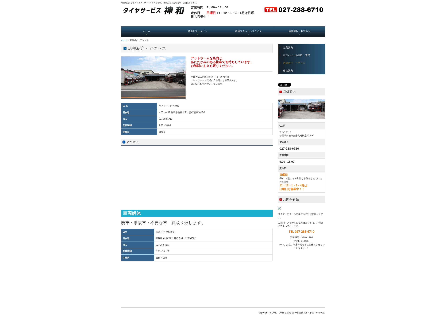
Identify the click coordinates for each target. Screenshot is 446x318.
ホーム (146, 31)
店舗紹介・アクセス (294, 63)
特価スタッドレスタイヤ (248, 31)
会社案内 (288, 70)
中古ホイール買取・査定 (296, 55)
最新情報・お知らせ (299, 31)
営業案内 (288, 47)
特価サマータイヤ (197, 31)
